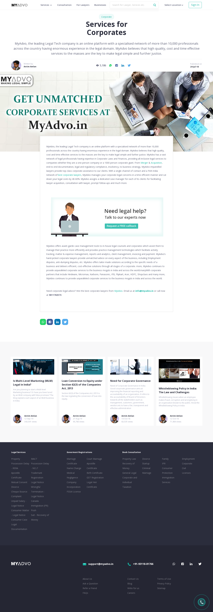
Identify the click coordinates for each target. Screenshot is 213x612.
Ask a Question (90, 583)
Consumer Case (19, 519)
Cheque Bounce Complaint (19, 494)
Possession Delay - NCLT (40, 466)
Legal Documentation (19, 527)
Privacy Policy (164, 583)
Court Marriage (94, 458)
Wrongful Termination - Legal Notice (38, 491)
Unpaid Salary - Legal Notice (18, 503)
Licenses (186, 472)
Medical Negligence (72, 475)
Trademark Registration (37, 475)
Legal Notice (37, 482)
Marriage (146, 472)
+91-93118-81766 (143, 564)
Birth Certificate (94, 472)
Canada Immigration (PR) (39, 503)
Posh (33, 510)
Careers (131, 592)
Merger (144, 162)
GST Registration (95, 477)
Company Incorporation (73, 484)
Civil (184, 468)
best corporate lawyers (69, 174)
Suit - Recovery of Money (40, 517)
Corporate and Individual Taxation (129, 482)
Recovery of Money (128, 466)
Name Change (74, 468)
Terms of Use (164, 578)
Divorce (146, 458)
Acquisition (156, 162)
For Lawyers (83, 4)
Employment (188, 458)
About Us (87, 578)
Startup (146, 463)
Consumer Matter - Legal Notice (20, 512)
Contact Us (133, 578)
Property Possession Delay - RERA (20, 463)
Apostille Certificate (16, 475)
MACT (34, 458)
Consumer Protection (167, 470)
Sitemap (161, 588)
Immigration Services (168, 480)
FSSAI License (74, 491)
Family (165, 458)
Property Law (129, 458)
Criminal (146, 468)
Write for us (133, 588)
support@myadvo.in (100, 564)
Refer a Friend (90, 588)
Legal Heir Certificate (92, 484)
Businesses (100, 4)
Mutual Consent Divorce (19, 484)
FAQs (85, 592)
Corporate (106, 16)
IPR (163, 463)
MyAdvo (118, 290)
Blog (129, 583)
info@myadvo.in (144, 290)
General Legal (129, 472)
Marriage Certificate (72, 461)
